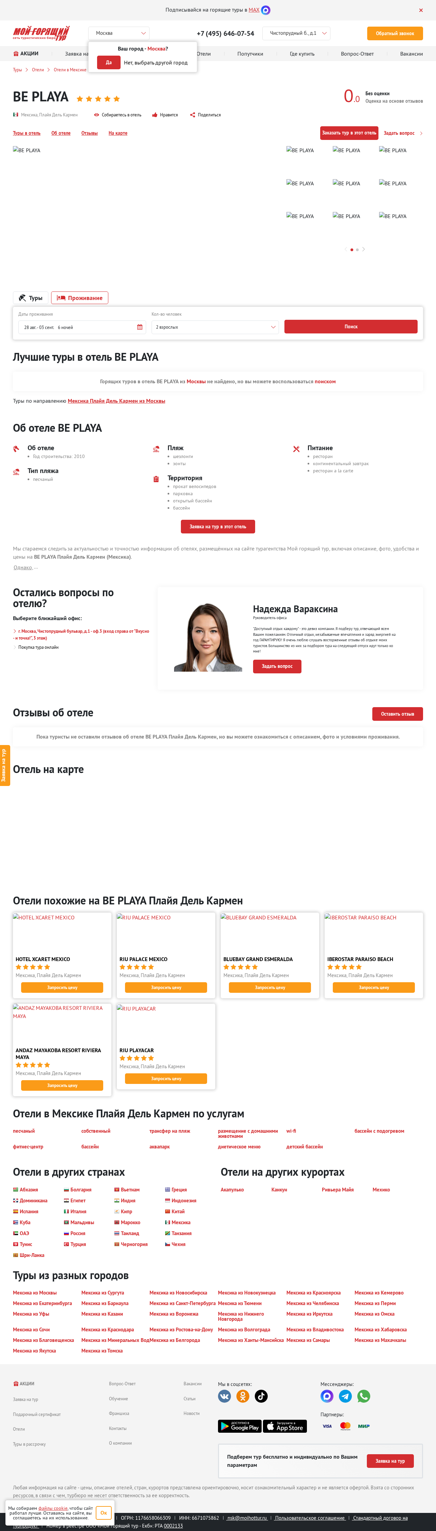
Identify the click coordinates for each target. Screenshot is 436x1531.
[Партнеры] (372, 1426)
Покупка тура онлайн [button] (38, 647)
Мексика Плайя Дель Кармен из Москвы (116, 400)
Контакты (118, 1428)
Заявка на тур (25, 1399)
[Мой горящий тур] (41, 33)
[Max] (265, 9)
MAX (254, 9)
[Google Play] (240, 1426)
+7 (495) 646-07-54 (225, 33)
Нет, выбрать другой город (156, 62)
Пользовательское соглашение (310, 1518)
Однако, (23, 567)
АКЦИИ (26, 1384)
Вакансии (193, 1383)
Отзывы (89, 133)
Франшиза (119, 1413)
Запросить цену (62, 987)
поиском (325, 381)
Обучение (118, 1398)
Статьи (190, 1398)
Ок (103, 1512)
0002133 (173, 1525)
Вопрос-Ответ (122, 1383)
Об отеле (61, 133)
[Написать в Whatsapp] (363, 1396)
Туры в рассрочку (29, 1444)
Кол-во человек (167, 314)
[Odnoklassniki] (242, 1396)
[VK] (224, 1396)
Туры (17, 69)
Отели (38, 69)
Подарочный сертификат (37, 1414)
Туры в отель (27, 133)
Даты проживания (35, 314)
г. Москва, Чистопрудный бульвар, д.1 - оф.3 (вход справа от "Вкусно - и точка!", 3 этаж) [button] (81, 634)
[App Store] (285, 1426)
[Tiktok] (261, 1396)
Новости (192, 1413)
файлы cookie (52, 1508)
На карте (118, 133)
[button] (117, 115)
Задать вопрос (400, 133)
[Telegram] (345, 1396)
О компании (120, 1443)
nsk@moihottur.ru (247, 1518)
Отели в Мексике (70, 69)
